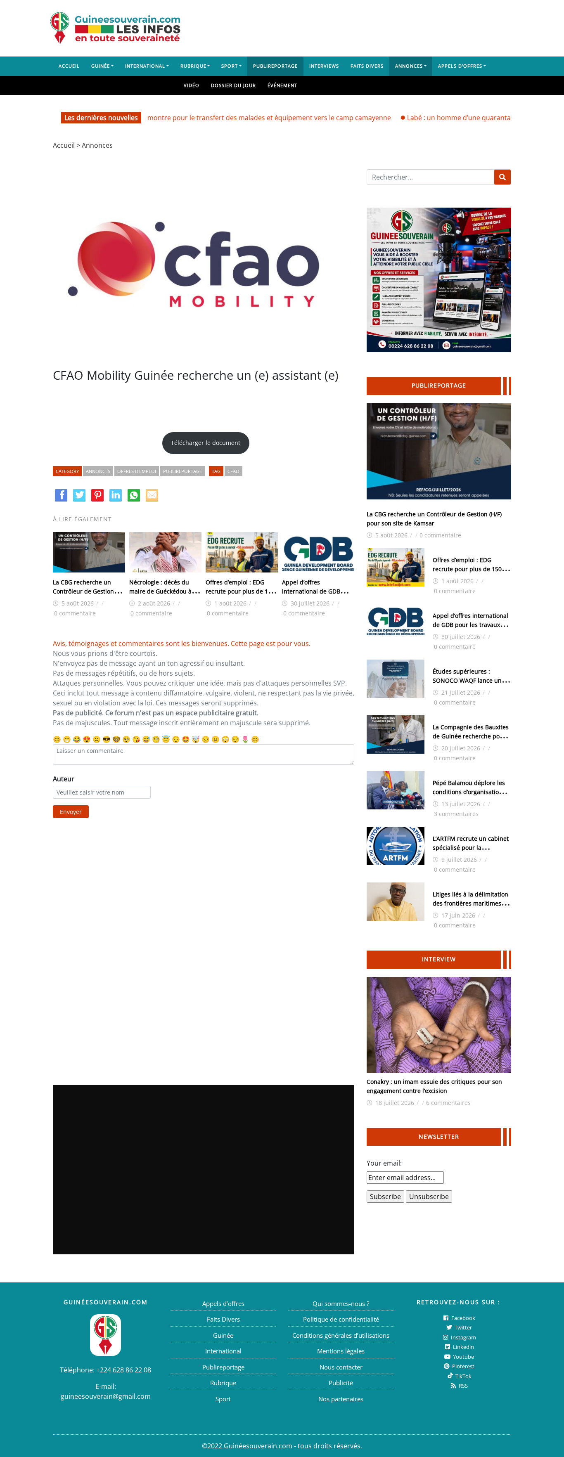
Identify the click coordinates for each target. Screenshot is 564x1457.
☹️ (96, 739)
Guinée (100, 66)
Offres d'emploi (136, 471)
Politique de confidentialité (341, 1319)
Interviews (324, 66)
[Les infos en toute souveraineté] (115, 28)
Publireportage (275, 66)
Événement (282, 85)
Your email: (384, 1163)
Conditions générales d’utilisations (340, 1335)
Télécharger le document (205, 443)
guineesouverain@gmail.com (106, 1396)
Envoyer (71, 812)
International (145, 66)
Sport (229, 66)
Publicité (341, 1383)
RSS (462, 1385)
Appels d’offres (460, 66)
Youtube (463, 1356)
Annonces (409, 66)
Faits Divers (367, 66)
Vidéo (191, 85)
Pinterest (462, 1366)
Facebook (462, 1318)
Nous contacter (341, 1367)
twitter (462, 1327)
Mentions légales (341, 1351)
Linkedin (463, 1347)
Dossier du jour (233, 85)
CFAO (233, 471)
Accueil (69, 66)
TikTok (463, 1376)
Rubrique (193, 66)
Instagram (463, 1337)
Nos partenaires (340, 1399)
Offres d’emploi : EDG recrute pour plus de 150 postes (240, 591)
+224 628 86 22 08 (123, 1369)
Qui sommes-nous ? (341, 1303)
